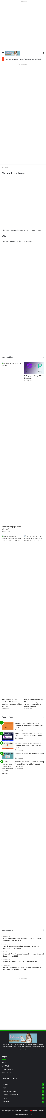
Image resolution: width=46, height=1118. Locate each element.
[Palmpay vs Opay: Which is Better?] (34, 368)
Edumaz (34, 1111)
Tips (4, 1088)
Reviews (6, 1102)
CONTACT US (6, 1073)
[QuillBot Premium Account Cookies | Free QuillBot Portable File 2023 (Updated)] (7, 842)
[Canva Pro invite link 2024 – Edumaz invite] (7, 756)
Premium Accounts (9, 1091)
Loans (5, 1098)
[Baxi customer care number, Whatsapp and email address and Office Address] (12, 616)
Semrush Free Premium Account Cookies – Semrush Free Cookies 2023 (28, 745)
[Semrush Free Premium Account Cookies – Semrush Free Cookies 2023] (7, 745)
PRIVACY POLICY (8, 1069)
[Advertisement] (23, 26)
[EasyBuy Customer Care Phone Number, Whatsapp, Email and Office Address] (34, 616)
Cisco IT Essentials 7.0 (10, 1095)
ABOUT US (5, 1066)
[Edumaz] (12, 53)
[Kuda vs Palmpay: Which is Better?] (12, 443)
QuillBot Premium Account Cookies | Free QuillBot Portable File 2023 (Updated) (29, 764)
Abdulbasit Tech (26, 1114)
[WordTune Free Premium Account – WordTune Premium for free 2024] (7, 736)
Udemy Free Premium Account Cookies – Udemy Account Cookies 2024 (29, 725)
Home (6, 168)
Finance (5, 1084)
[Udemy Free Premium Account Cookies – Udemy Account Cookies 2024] (7, 726)
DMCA (4, 1062)
